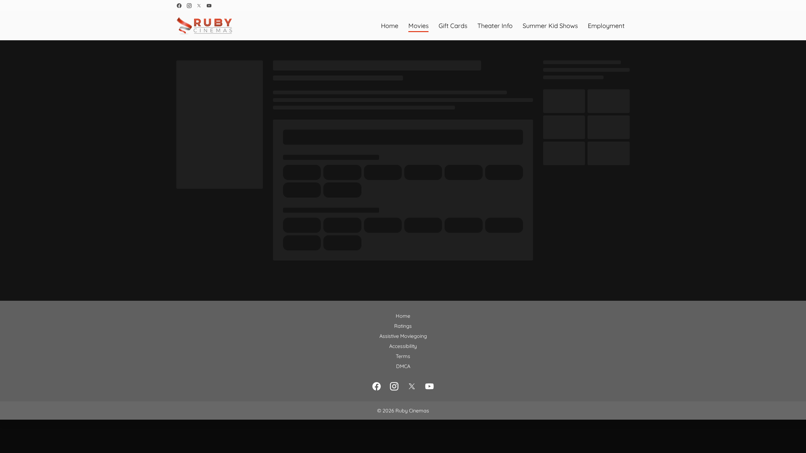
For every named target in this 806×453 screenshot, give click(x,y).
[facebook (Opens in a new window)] (179, 5)
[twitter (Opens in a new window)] (199, 5)
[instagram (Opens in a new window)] (189, 5)
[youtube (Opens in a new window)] (209, 5)
